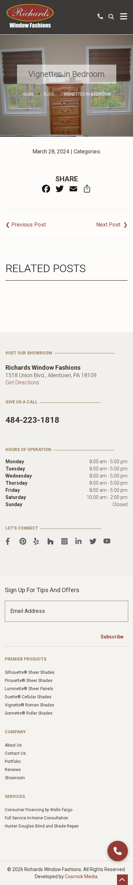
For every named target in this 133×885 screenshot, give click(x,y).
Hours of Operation (28, 449)
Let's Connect (21, 528)
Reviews (13, 770)
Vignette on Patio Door (25, 225)
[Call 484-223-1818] (117, 851)
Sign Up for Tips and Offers (42, 590)
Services (15, 796)
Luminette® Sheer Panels (29, 689)
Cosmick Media (81, 876)
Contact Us (15, 753)
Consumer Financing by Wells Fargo (38, 810)
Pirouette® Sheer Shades (29, 681)
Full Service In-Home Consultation (36, 818)
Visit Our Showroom (28, 353)
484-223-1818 (100, 16)
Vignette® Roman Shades (29, 705)
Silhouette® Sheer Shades (30, 672)
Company (15, 732)
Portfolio (12, 761)
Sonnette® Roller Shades (29, 713)
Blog (49, 94)
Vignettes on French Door (112, 225)
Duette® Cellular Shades (28, 697)
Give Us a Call (21, 402)
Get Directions (22, 382)
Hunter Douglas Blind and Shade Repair (42, 826)
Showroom (15, 778)
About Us (13, 745)
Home (28, 94)
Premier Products (25, 659)
